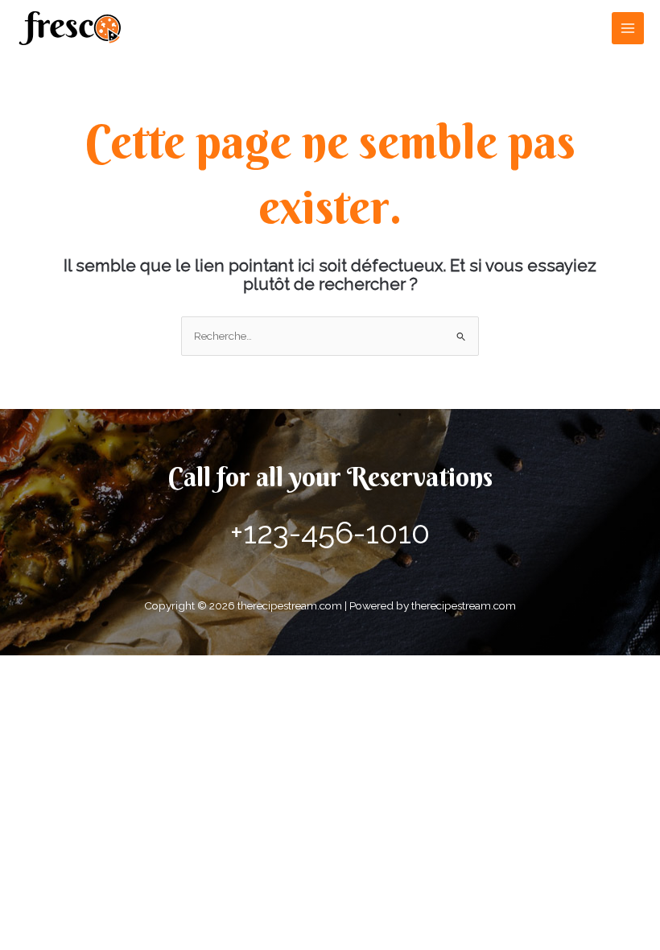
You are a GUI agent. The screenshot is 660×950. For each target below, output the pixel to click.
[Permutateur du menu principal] (628, 28)
